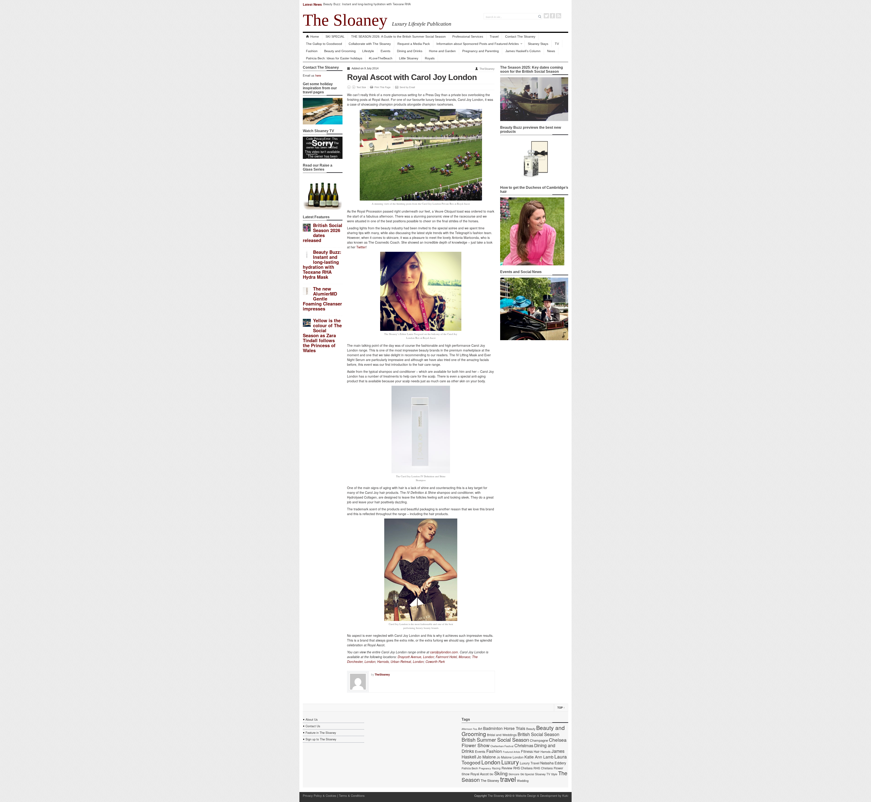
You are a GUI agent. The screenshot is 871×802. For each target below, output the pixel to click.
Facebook (552, 15)
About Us (312, 719)
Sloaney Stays (538, 44)
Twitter (546, 15)
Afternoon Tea (469, 729)
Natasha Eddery (553, 763)
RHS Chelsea (523, 768)
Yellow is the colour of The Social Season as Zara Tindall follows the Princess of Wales (322, 335)
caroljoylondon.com (444, 652)
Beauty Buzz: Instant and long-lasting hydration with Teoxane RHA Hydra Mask (367, 6)
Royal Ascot (479, 773)
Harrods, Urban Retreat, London (400, 661)
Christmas (523, 745)
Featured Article (511, 752)
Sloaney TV (542, 774)
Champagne (539, 740)
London (428, 656)
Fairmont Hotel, (447, 656)
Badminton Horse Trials (504, 728)
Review (507, 768)
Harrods (545, 751)
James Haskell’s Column (523, 51)
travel (508, 779)
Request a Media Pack (413, 44)
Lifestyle (368, 51)
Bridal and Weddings (502, 734)
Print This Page (382, 87)
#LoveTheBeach (380, 58)
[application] (323, 148)
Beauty (530, 729)
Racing (496, 768)
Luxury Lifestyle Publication (421, 24)
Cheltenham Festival (502, 746)
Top (561, 707)
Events (385, 51)
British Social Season (538, 734)
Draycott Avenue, (410, 656)
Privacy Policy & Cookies (319, 795)
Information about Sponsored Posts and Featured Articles (477, 44)
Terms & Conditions (352, 795)
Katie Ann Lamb (538, 757)
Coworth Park (435, 661)
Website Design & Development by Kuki (542, 795)
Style (554, 774)
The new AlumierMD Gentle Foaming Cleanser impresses (322, 298)
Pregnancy (485, 768)
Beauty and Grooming (340, 51)
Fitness (527, 751)
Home (314, 36)
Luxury (510, 762)
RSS (558, 15)
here (318, 75)
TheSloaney (487, 68)
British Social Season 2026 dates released (322, 232)
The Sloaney (345, 20)
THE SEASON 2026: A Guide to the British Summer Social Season (398, 36)
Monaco (464, 656)
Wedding (522, 780)
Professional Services (467, 36)
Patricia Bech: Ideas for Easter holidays (334, 58)
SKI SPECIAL (335, 36)
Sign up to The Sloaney (321, 739)
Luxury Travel (529, 763)
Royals (430, 58)
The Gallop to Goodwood (324, 44)
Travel (494, 36)
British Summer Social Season (495, 739)
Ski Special (527, 774)
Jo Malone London (510, 757)
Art (480, 728)
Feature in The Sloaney (321, 732)
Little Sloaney (408, 58)
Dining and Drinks (409, 51)
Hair (537, 751)
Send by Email (407, 87)
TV (557, 44)
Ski (491, 774)
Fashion (312, 51)
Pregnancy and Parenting (480, 51)
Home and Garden (442, 51)
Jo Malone (486, 757)
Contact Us (313, 726)
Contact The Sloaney (520, 36)
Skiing (501, 773)
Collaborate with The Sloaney (370, 44)
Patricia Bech (470, 768)
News (551, 51)
